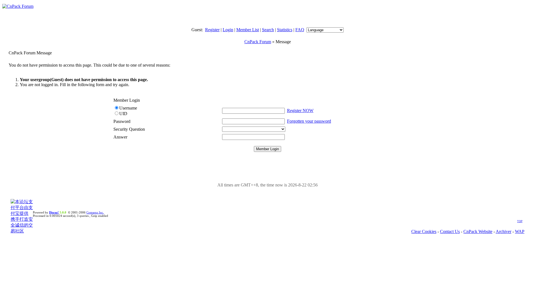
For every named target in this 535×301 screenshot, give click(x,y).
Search (268, 29)
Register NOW (300, 110)
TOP (519, 221)
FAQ (299, 29)
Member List (247, 29)
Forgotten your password (309, 121)
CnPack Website (477, 231)
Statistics (284, 29)
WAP (519, 231)
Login (228, 29)
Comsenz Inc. (95, 212)
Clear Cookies (423, 231)
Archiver (503, 231)
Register (212, 29)
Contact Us (450, 231)
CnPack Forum (257, 41)
